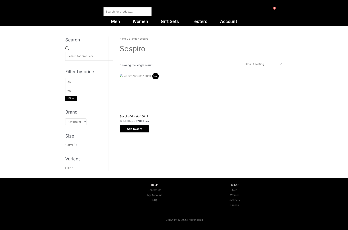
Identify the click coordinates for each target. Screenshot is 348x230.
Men (115, 21)
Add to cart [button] (134, 129)
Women (140, 21)
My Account (154, 195)
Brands (133, 38)
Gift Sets (170, 21)
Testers (199, 21)
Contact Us (154, 190)
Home (123, 38)
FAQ (154, 200)
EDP (68, 168)
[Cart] (271, 11)
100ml (69, 145)
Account (228, 21)
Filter (71, 98)
